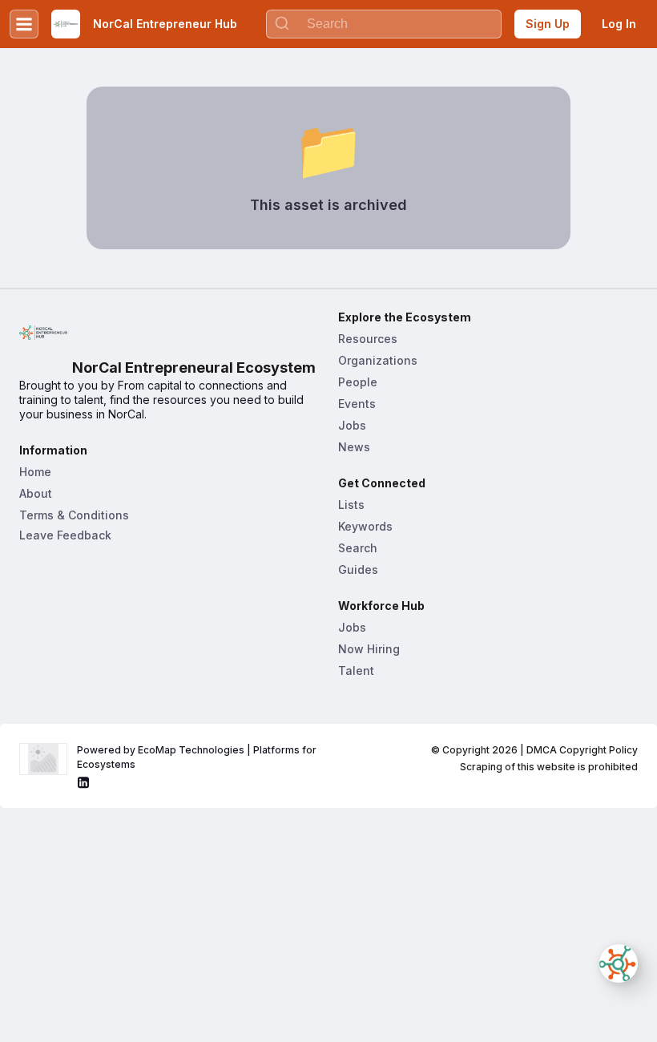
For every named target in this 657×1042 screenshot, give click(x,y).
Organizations (377, 360)
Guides (358, 569)
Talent (356, 670)
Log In (619, 23)
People (357, 382)
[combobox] (384, 24)
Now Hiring (369, 649)
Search (357, 548)
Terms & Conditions (74, 515)
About (35, 493)
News (354, 447)
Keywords (365, 526)
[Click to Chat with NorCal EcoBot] (618, 963)
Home (35, 472)
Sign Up (548, 23)
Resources (367, 338)
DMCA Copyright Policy (582, 750)
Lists (351, 504)
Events (357, 403)
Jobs (352, 425)
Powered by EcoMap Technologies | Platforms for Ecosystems (198, 757)
